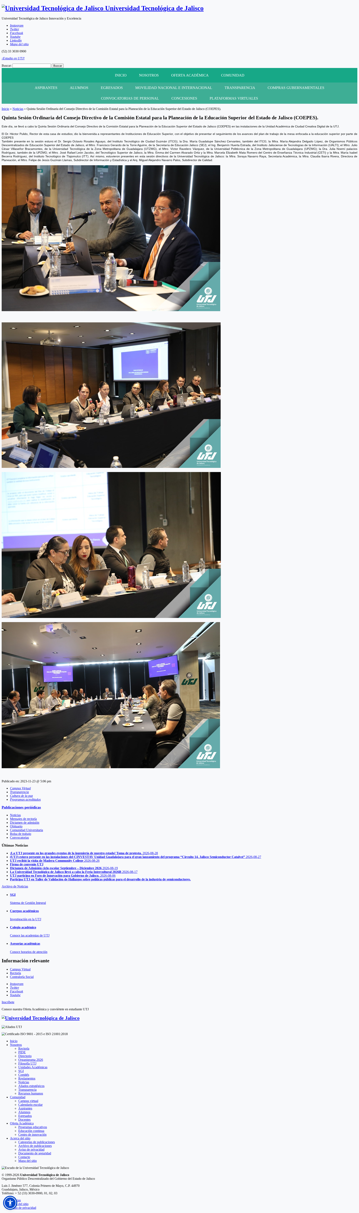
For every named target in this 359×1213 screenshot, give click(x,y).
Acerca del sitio (20, 1138)
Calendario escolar (30, 1104)
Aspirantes (46, 88)
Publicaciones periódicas (21, 807)
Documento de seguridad (34, 1153)
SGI (21, 1071)
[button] (10, 1203)
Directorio (25, 1056)
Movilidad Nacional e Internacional (173, 88)
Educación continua (31, 1131)
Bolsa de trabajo (20, 834)
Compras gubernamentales (296, 88)
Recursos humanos (30, 1093)
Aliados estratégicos (31, 1086)
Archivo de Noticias (15, 886)
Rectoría (23, 1048)
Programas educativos (32, 1127)
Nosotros (149, 75)
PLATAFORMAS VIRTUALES (234, 98)
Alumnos (79, 88)
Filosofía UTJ (27, 1063)
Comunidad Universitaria (26, 830)
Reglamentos (26, 1078)
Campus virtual (28, 1101)
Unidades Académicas (32, 1067)
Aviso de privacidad (31, 1149)
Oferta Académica (190, 75)
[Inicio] (41, 1018)
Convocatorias (19, 837)
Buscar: (7, 65)
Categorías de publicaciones (36, 1142)
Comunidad (232, 75)
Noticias (17, 109)
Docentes (24, 1119)
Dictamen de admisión (24, 822)
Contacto (24, 1157)
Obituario (16, 826)
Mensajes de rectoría (23, 819)
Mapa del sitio (27, 1160)
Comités (23, 1074)
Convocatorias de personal (130, 98)
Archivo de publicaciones (35, 1146)
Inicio (121, 75)
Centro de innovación (32, 1134)
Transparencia (240, 88)
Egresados (112, 88)
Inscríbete (8, 1002)
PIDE (22, 1052)
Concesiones (184, 98)
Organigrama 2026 (30, 1059)
